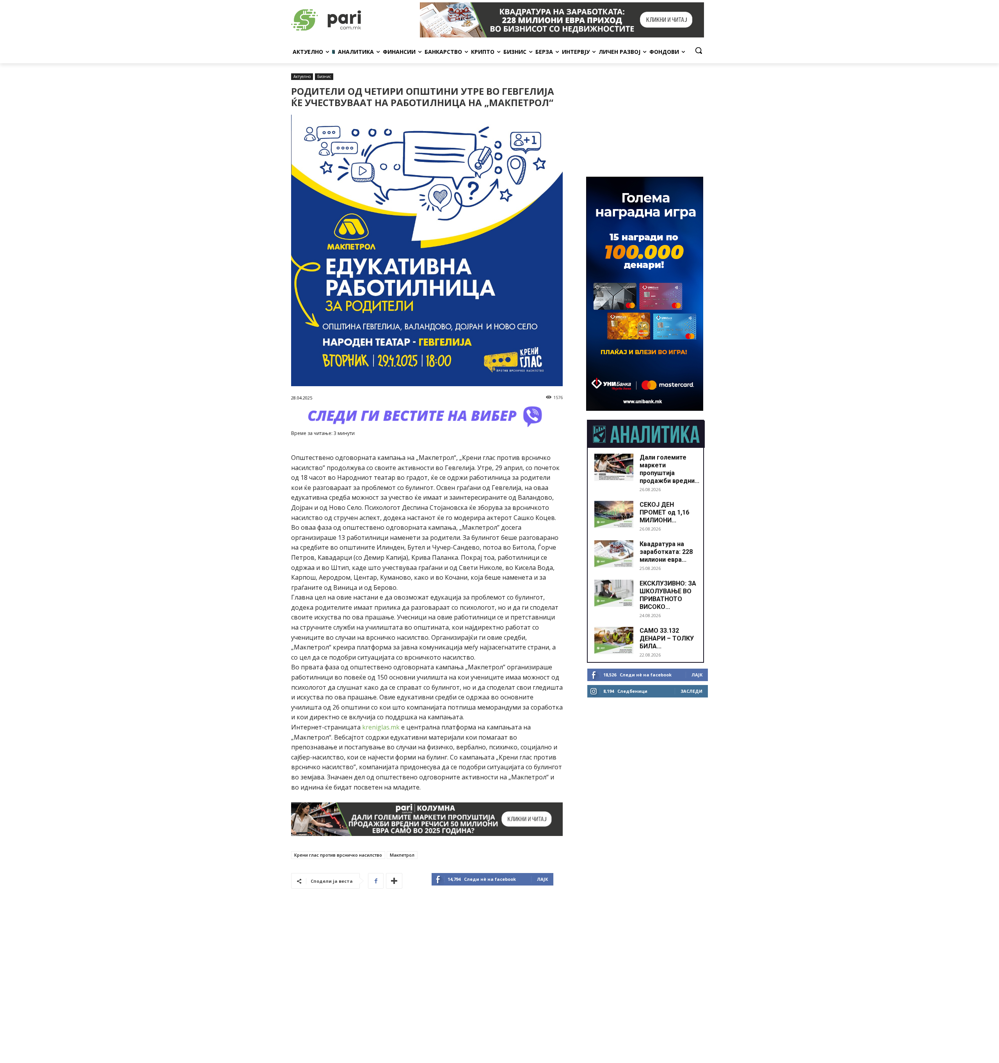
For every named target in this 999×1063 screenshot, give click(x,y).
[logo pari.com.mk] (353, 19)
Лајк (542, 879)
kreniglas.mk (381, 727)
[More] (394, 881)
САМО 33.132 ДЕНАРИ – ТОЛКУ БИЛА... (667, 638)
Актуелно (302, 76)
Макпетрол (402, 855)
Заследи (691, 691)
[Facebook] (376, 881)
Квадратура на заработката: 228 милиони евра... (666, 551)
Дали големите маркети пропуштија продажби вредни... (669, 469)
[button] (698, 50)
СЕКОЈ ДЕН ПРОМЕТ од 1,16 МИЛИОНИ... (664, 512)
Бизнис (324, 76)
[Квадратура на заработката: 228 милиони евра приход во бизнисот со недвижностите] (613, 554)
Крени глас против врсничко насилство (338, 855)
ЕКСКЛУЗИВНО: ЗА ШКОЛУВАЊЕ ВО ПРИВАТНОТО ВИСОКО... (668, 595)
